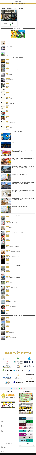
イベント (2, 427)
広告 (1, 432)
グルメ (2, 421)
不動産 (2, 431)
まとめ (2, 422)
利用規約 (2, 446)
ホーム (2, 417)
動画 (1, 425)
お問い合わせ (2, 451)
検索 (33, 445)
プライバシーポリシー (3, 447)
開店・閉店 (2, 420)
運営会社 (2, 448)
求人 (1, 430)
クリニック (2, 426)
